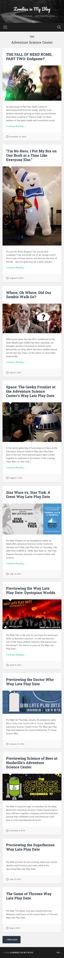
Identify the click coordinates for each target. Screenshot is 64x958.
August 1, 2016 (16, 478)
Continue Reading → (16, 126)
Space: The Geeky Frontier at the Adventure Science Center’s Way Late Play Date (31, 391)
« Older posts (12, 939)
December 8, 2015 (17, 830)
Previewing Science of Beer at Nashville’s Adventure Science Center (31, 762)
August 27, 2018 (16, 278)
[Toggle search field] (59, 27)
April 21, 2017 (15, 373)
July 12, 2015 (15, 879)
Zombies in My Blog (32, 9)
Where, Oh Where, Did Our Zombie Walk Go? (28, 294)
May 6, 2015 (15, 928)
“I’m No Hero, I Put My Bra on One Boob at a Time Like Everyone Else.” (31, 155)
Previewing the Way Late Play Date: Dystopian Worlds (30, 590)
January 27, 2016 (17, 744)
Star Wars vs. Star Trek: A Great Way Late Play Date (28, 494)
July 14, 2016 (15, 574)
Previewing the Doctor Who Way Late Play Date (30, 681)
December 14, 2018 (18, 137)
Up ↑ (59, 952)
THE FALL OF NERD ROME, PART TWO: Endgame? (29, 56)
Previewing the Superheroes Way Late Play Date (30, 847)
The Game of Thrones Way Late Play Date (28, 895)
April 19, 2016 (15, 665)
